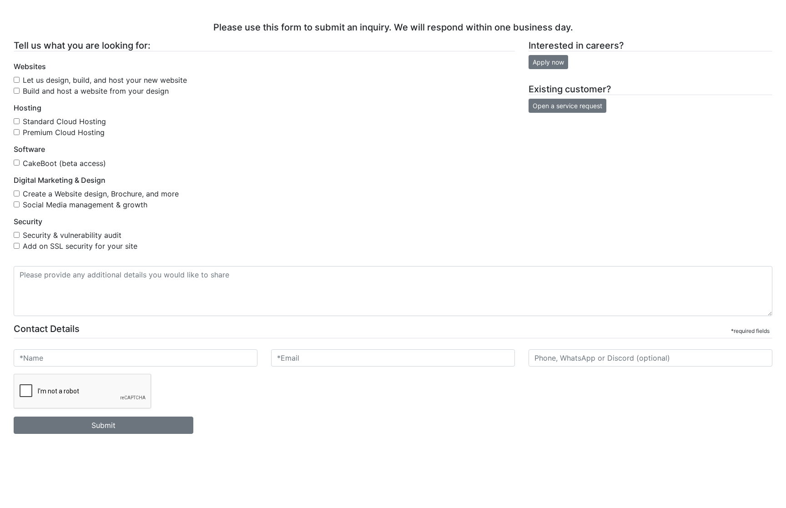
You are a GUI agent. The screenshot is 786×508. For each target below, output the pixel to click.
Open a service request (567, 106)
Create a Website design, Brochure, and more (101, 193)
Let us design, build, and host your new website (105, 80)
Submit (103, 425)
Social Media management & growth (85, 204)
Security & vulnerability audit (72, 235)
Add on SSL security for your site (80, 246)
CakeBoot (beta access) (64, 163)
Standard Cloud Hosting (64, 121)
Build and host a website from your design (96, 91)
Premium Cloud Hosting (64, 132)
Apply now (548, 62)
